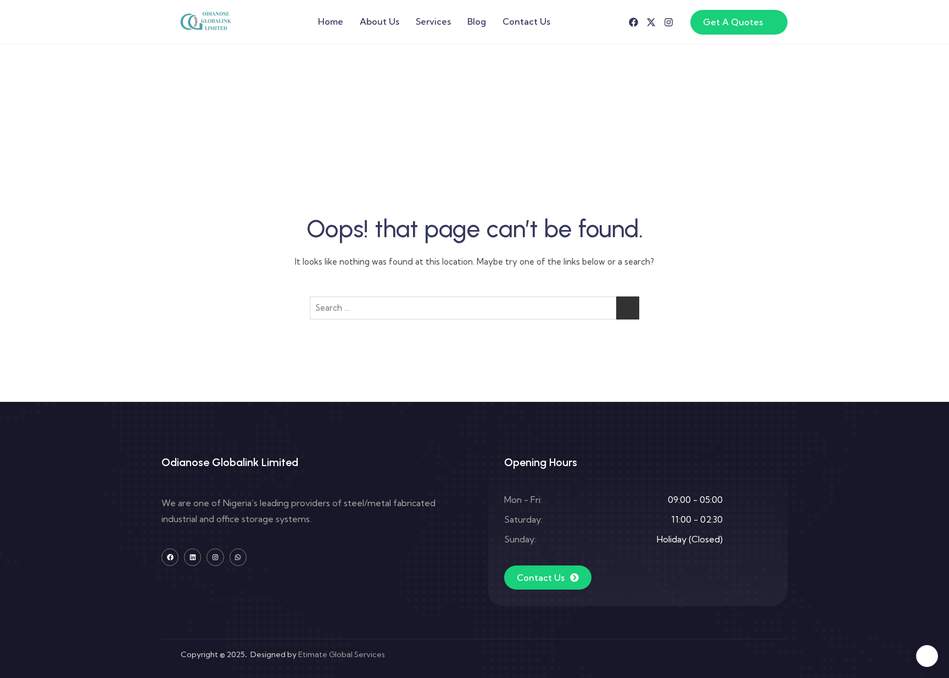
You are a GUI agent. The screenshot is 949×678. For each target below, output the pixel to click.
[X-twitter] (651, 22)
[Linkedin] (192, 556)
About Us (379, 21)
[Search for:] (474, 308)
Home (330, 21)
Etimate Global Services (341, 654)
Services (433, 21)
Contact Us (526, 21)
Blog (476, 21)
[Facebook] (633, 22)
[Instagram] (668, 22)
